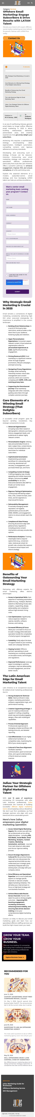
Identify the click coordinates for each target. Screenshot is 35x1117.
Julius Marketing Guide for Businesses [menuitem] (13, 1084)
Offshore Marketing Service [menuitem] (14, 1088)
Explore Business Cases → (15, 957)
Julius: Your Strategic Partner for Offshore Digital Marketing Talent (17, 105)
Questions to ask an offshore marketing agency (17, 1028)
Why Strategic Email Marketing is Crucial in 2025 (17, 76)
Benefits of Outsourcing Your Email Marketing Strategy (15, 91)
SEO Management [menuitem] (10, 1091)
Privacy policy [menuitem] (11, 1113)
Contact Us (14, 38)
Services (13, 9)
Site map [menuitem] (17, 1113)
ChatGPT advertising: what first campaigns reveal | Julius (18, 998)
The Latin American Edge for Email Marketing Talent (15, 98)
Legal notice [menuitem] (5, 1113)
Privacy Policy (13, 276)
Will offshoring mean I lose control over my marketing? (17, 1059)
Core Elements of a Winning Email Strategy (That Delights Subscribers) (17, 84)
